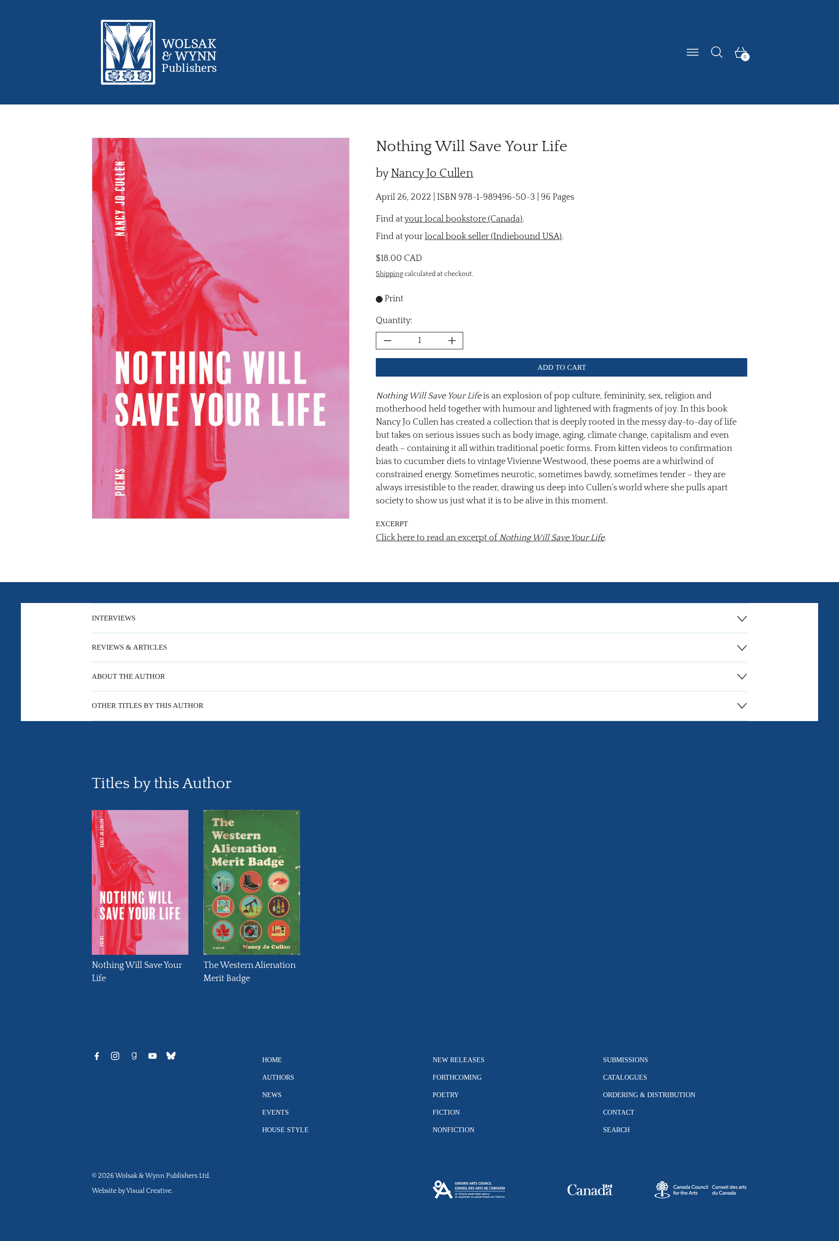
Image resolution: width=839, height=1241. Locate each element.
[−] (387, 340)
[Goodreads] (134, 1056)
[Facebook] (96, 1056)
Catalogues (625, 1077)
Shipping (389, 274)
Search (616, 1130)
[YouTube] (152, 1056)
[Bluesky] (171, 1056)
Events (275, 1112)
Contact (619, 1112)
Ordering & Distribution (649, 1095)
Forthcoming (457, 1077)
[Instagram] (115, 1056)
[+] (452, 340)
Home (272, 1060)
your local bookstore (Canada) (463, 219)
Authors (278, 1077)
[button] (716, 52)
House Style (285, 1130)
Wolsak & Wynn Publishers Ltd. (162, 1176)
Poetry (446, 1095)
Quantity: (394, 321)
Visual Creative (148, 1191)
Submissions (625, 1060)
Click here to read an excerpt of (490, 538)
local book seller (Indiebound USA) (493, 236)
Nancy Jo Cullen (432, 173)
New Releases (459, 1060)
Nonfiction (453, 1130)
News (272, 1095)
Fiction (446, 1112)
